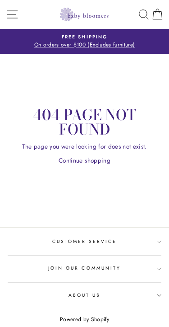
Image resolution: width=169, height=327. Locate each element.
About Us (84, 295)
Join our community (84, 268)
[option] (84, 41)
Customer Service (84, 241)
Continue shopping (84, 160)
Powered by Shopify (84, 319)
